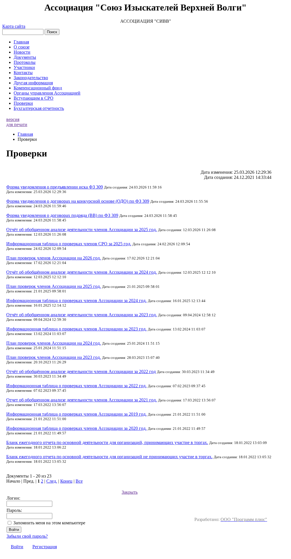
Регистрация (44, 546)
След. (51, 481)
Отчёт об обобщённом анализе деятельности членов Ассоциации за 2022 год (81, 371)
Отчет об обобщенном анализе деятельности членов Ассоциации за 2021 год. (81, 399)
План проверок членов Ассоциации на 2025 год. (53, 286)
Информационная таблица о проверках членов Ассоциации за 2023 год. (76, 328)
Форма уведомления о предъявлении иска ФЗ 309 (54, 187)
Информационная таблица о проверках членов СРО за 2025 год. (68, 243)
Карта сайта (13, 26)
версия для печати (16, 122)
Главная (25, 134)
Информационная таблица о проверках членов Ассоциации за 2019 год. (76, 414)
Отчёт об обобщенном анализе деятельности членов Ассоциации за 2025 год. (81, 229)
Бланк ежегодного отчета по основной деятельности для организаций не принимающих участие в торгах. (109, 456)
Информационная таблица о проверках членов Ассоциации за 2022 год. (76, 385)
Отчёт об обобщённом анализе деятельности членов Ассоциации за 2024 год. (81, 272)
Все (79, 481)
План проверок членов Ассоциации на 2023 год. (53, 357)
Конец (66, 481)
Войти (17, 546)
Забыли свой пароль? (27, 536)
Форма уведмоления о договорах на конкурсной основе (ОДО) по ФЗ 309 (77, 201)
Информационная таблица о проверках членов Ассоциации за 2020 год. (76, 428)
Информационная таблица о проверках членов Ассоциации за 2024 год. (76, 300)
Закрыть (130, 492)
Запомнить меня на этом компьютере (49, 522)
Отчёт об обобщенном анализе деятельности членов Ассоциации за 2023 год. (81, 314)
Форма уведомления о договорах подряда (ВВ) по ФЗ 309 (62, 215)
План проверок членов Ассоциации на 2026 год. (53, 258)
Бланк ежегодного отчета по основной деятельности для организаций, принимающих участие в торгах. (107, 442)
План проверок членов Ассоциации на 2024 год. (53, 343)
